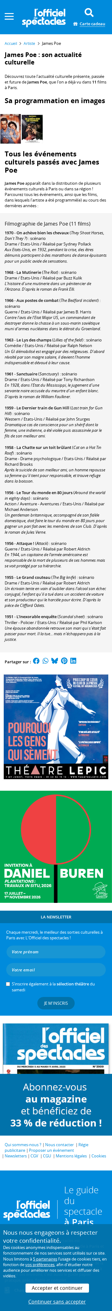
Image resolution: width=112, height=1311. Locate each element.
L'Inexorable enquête (36, 616)
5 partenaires (45, 1259)
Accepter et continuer (57, 1288)
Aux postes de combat (37, 300)
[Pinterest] (64, 662)
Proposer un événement (51, 1150)
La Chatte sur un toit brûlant (43, 447)
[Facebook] (36, 662)
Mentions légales (71, 1156)
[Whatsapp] (45, 662)
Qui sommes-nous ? (23, 1144)
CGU (47, 1156)
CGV (34, 1156)
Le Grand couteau (33, 577)
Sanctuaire (26, 374)
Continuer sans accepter (57, 1301)
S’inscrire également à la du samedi (53, 986)
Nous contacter (59, 1144)
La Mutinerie (28, 272)
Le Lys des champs (33, 340)
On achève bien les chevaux (42, 233)
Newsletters (16, 1156)
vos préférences (39, 1264)
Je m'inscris (56, 1003)
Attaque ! (25, 543)
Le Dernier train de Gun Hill (42, 408)
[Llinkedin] (73, 662)
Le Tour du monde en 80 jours (44, 492)
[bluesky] (54, 662)
